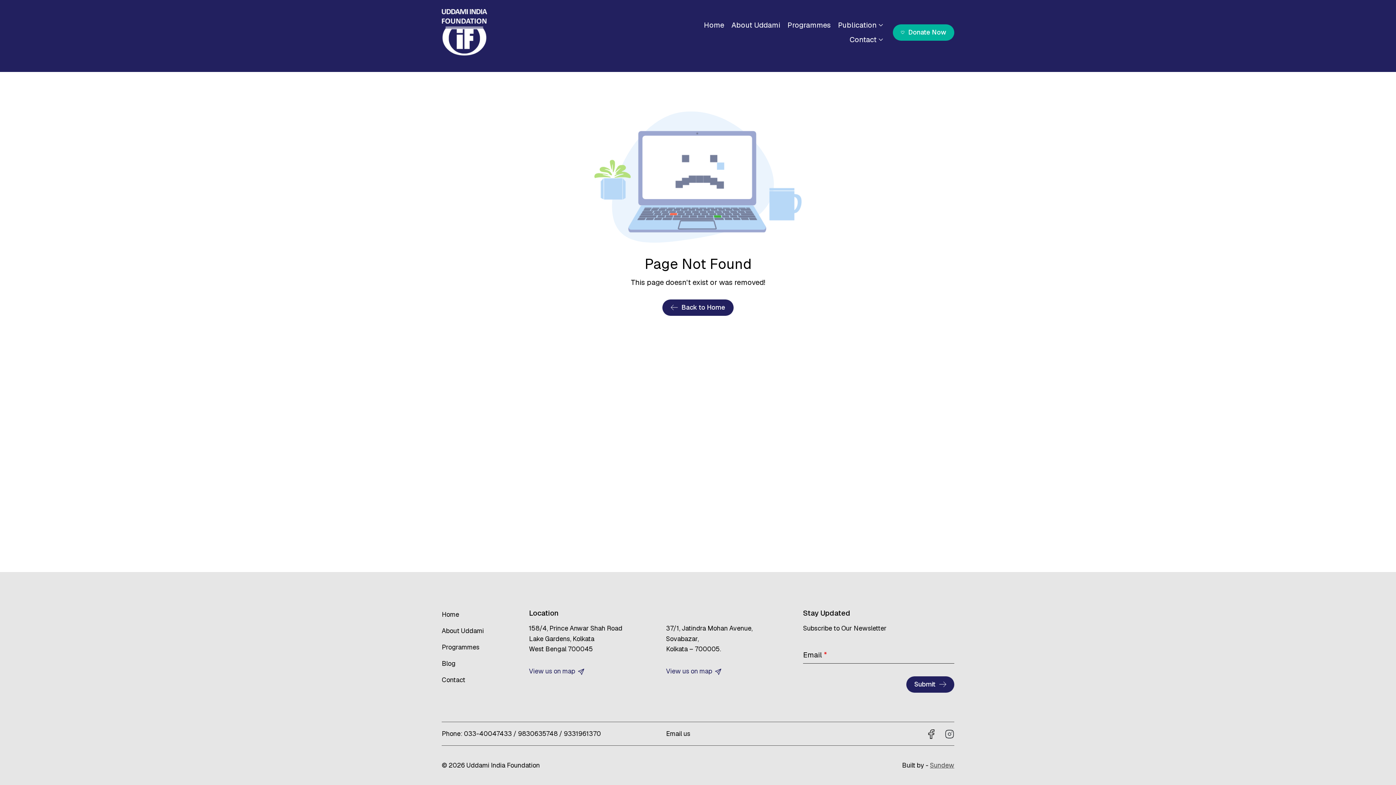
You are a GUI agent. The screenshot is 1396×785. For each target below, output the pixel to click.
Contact (863, 39)
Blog (449, 663)
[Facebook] (931, 733)
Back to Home (703, 307)
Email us (678, 733)
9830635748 (538, 733)
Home (714, 25)
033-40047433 (488, 733)
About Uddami (755, 25)
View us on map (553, 671)
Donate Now (927, 32)
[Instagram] (949, 733)
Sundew (942, 765)
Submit (924, 684)
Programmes (809, 25)
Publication (857, 25)
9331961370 (582, 733)
